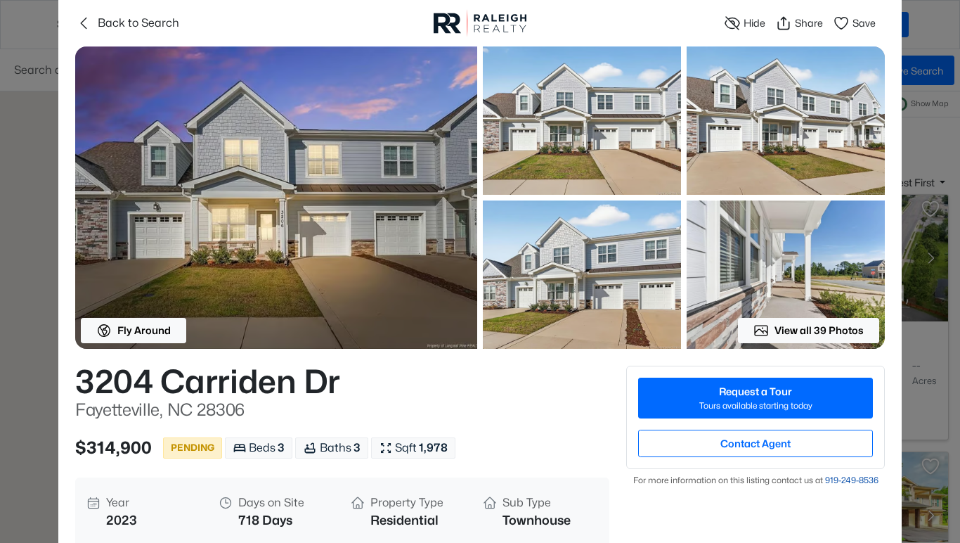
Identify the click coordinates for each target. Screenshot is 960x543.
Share (809, 23)
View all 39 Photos (819, 330)
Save (864, 23)
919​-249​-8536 (851, 480)
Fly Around (144, 330)
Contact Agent (755, 443)
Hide (754, 23)
